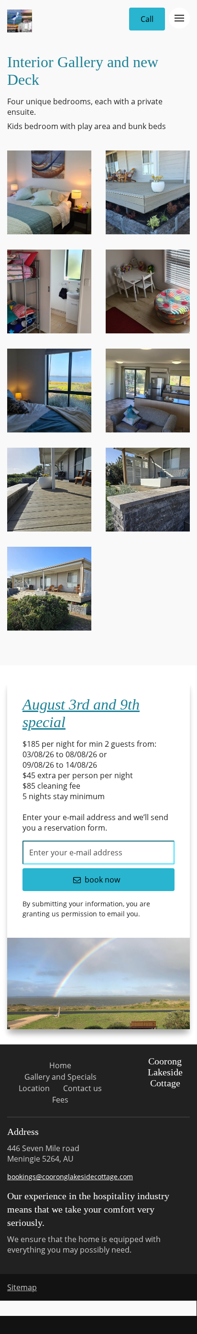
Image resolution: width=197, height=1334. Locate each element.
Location (34, 1088)
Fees (60, 1099)
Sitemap (22, 1287)
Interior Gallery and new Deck (82, 70)
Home (60, 1065)
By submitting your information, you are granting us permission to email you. (86, 908)
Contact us (82, 1088)
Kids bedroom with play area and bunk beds (86, 126)
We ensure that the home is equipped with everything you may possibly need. (84, 1244)
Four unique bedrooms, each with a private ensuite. (85, 106)
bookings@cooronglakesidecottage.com (70, 1176)
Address (23, 1131)
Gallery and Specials (60, 1077)
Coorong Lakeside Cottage (165, 1072)
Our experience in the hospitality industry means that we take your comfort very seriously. (88, 1209)
